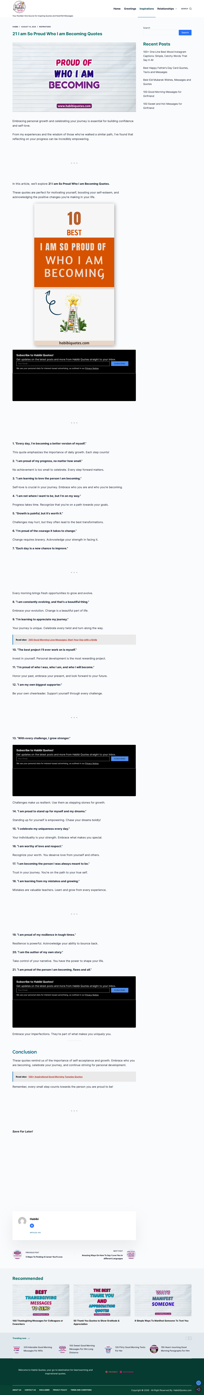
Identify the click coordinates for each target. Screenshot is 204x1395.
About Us (16, 1390)
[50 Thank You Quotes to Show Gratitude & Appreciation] (102, 1300)
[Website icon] (32, 1226)
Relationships (165, 8)
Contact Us (30, 1390)
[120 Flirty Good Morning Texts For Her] (108, 1349)
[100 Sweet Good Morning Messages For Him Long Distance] (62, 1349)
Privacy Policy (60, 1390)
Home (117, 8)
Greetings (130, 8)
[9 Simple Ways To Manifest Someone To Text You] (163, 1300)
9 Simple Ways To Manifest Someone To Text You (161, 1320)
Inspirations (147, 8)
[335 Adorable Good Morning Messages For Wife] (16, 1349)
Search (146, 27)
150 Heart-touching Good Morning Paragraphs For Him (175, 1349)
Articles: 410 (35, 1233)
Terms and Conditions (81, 1390)
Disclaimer (44, 1390)
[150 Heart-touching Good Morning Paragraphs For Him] (154, 1349)
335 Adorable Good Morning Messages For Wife (38, 1349)
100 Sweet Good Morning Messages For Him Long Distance (82, 1349)
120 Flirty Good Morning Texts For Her (130, 1349)
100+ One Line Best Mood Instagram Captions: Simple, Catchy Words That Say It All (165, 55)
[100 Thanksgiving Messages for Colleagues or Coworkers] (40, 1300)
